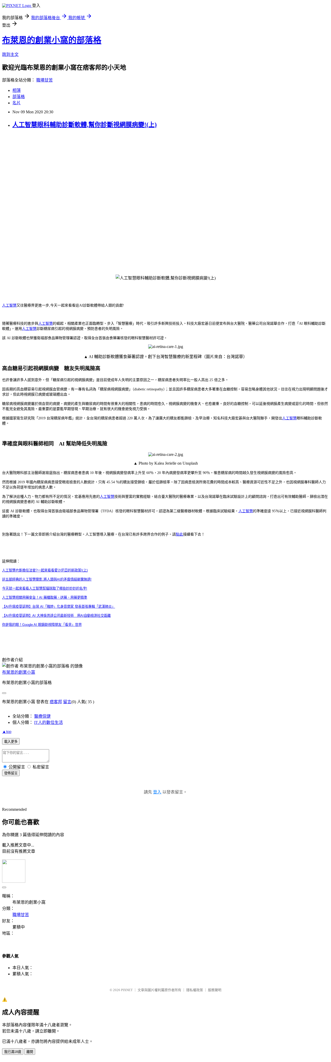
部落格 (18, 96)
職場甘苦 (44, 80)
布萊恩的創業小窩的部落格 (51, 40)
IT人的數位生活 (48, 722)
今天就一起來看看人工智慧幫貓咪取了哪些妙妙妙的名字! (44, 588)
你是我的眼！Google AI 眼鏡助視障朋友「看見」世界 (42, 625)
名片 (16, 103)
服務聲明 (214, 990)
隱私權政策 (194, 990)
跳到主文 (10, 54)
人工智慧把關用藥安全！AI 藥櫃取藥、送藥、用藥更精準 (44, 597)
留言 (67, 702)
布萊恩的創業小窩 (18, 672)
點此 (179, 534)
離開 (29, 1052)
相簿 (16, 90)
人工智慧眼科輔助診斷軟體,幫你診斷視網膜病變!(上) (84, 124)
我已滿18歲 (12, 1052)
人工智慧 (9, 305)
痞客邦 (56, 702)
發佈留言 (11, 773)
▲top (6, 731)
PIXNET (127, 990)
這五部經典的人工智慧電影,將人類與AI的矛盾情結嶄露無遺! (47, 579)
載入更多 (11, 742)
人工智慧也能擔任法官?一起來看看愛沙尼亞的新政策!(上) (45, 570)
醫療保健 (42, 716)
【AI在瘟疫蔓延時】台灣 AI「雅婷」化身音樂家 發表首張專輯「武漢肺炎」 (58, 606)
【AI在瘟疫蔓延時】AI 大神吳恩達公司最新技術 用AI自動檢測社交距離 (56, 616)
